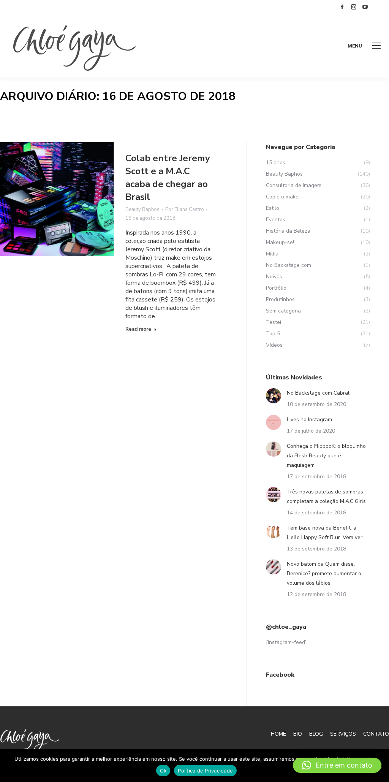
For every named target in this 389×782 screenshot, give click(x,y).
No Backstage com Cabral (318, 393)
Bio (297, 734)
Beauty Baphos (142, 209)
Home (278, 734)
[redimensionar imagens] (273, 395)
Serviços (343, 734)
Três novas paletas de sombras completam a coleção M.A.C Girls (326, 496)
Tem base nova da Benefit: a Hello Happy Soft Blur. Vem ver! (325, 532)
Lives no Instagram (309, 419)
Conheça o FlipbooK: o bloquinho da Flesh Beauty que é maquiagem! (326, 456)
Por (184, 209)
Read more (138, 329)
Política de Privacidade (205, 771)
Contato (376, 734)
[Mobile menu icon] (376, 46)
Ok (163, 771)
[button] (337, 765)
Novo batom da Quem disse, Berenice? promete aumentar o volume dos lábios (324, 573)
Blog (316, 734)
